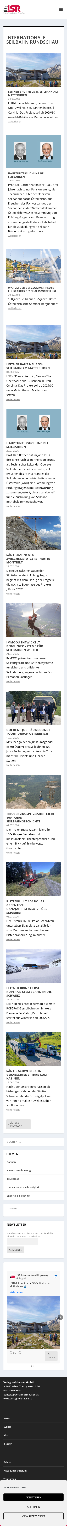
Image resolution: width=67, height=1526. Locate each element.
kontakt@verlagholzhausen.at (21, 1394)
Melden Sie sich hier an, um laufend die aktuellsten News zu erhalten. (30, 1235)
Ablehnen (33, 1507)
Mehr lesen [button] (16, 1292)
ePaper (7, 1443)
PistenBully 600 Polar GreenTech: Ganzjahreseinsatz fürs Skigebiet (26, 907)
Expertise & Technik (18, 1195)
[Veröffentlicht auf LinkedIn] (55, 1277)
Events (7, 1426)
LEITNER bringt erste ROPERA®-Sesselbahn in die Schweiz (29, 991)
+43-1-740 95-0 (11, 1390)
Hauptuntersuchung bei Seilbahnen (26, 175)
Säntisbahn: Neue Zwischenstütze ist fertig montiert (28, 558)
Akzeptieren (33, 1497)
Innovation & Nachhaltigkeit (23, 1187)
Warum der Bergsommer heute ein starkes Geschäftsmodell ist (32, 289)
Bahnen (11, 1162)
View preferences (33, 1516)
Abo (5, 1435)
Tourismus (13, 1178)
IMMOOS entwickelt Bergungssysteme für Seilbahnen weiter (24, 646)
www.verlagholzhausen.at (18, 1398)
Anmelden (15, 1249)
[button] (7, 1317)
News (6, 1418)
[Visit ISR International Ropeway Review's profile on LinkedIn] (12, 1276)
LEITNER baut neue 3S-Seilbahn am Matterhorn (33, 93)
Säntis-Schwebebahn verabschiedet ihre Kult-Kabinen (27, 1074)
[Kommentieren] (19, 1356)
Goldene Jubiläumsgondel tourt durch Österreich (29, 732)
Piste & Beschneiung (19, 1170)
